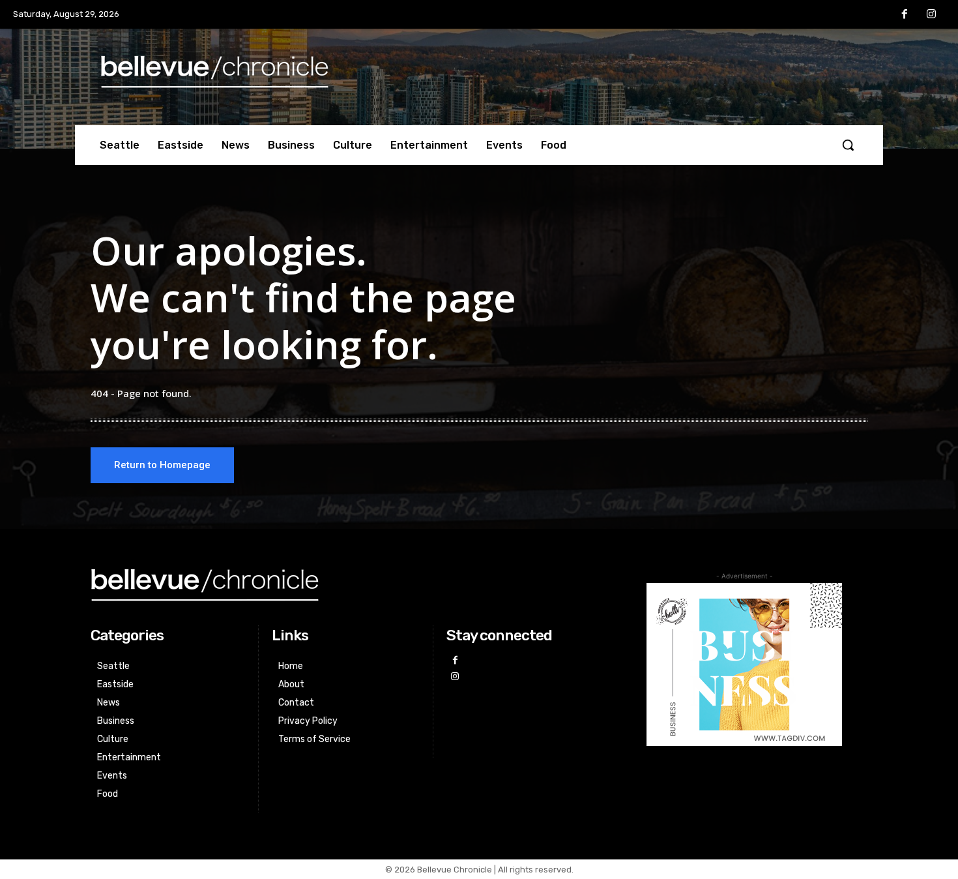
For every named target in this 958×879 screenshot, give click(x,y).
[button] (847, 144)
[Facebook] (904, 15)
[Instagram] (931, 15)
